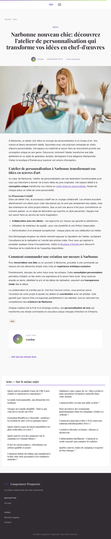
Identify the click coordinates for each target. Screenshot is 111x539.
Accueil (8, 19)
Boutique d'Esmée (69, 244)
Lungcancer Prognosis (25, 484)
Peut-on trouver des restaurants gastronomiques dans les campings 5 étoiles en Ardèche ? (81, 411)
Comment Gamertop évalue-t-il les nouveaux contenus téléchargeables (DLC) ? (80, 422)
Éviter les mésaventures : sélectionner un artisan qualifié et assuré (27, 446)
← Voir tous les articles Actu (22, 357)
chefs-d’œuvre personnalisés (71, 186)
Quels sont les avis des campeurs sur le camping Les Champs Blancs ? (26, 437)
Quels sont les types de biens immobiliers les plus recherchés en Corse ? (28, 428)
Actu (15, 19)
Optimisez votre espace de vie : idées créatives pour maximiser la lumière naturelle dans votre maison (81, 394)
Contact (7, 522)
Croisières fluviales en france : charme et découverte (78, 431)
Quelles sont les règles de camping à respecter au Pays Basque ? (81, 449)
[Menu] (59, 4)
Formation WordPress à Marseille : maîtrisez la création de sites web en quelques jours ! (28, 419)
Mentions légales (11, 517)
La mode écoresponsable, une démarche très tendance (28, 401)
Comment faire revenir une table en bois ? (79, 402)
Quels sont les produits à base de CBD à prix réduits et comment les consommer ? (28, 392)
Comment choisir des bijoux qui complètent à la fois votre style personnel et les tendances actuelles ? (28, 456)
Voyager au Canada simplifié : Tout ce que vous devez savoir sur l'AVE (27, 410)
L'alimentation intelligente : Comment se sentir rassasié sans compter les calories (78, 440)
